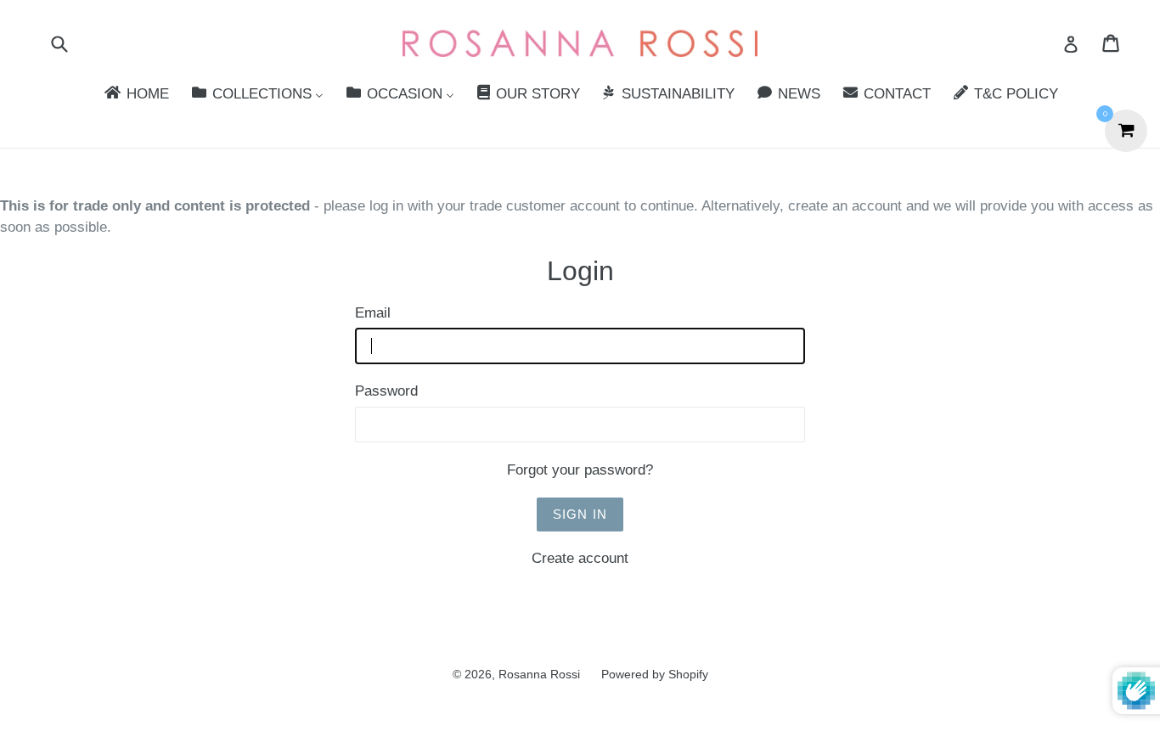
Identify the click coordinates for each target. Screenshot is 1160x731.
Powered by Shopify (654, 674)
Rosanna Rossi (539, 674)
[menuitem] (135, 94)
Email (373, 313)
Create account (580, 558)
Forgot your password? (580, 470)
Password (386, 391)
